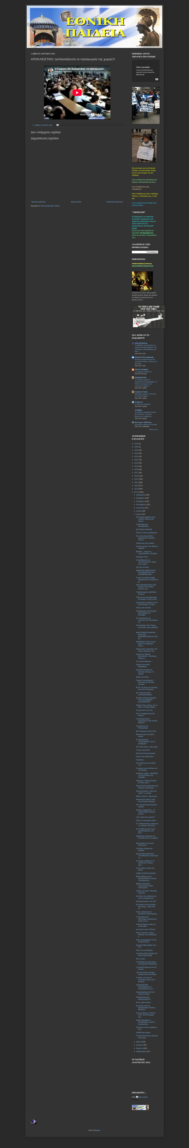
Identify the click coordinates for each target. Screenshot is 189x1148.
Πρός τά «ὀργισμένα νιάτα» (146, 820)
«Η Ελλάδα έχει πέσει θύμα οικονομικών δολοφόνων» (146, 963)
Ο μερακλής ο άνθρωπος (143, 372)
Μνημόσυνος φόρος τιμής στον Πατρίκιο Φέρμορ (145, 800)
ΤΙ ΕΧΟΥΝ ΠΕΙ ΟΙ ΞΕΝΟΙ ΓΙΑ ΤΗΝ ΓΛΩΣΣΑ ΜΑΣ (146, 954)
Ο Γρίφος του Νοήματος (142, 404)
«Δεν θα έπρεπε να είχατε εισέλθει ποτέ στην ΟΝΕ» (146, 973)
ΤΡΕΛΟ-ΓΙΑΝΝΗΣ (141, 370)
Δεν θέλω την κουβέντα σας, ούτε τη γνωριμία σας (146, 897)
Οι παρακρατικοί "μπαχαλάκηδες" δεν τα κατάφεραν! (145, 742)
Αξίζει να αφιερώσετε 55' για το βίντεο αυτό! (146, 941)
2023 (136, 453)
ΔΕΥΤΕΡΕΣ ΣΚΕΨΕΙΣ (144, 530)
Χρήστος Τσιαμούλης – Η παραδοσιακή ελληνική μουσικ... (145, 812)
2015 (136, 479)
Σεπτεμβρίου (141, 505)
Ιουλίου (139, 511)
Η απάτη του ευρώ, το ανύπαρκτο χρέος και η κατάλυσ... (145, 980)
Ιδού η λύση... (141, 959)
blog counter (135, 1099)
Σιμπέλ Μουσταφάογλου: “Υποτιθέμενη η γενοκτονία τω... (147, 856)
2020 (136, 463)
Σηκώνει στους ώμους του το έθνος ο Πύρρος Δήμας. (146, 706)
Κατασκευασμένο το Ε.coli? (146, 901)
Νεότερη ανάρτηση (39, 202)
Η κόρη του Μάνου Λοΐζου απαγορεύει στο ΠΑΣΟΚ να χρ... (147, 580)
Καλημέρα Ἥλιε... (142, 557)
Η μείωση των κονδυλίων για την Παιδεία (146, 769)
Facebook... (140, 760)
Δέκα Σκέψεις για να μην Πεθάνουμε (145, 844)
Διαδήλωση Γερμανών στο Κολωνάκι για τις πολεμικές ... (147, 838)
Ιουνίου (139, 514)
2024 (136, 450)
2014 (136, 482)
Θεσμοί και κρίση (142, 677)
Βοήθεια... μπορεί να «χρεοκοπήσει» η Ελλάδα (146, 553)
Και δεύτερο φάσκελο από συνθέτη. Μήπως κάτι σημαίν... (145, 519)
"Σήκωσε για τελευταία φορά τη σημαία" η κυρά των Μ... (147, 598)
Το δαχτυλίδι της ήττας (144, 710)
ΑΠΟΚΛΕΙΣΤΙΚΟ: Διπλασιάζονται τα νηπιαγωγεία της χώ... (145, 987)
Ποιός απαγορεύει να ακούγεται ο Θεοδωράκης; (146, 913)
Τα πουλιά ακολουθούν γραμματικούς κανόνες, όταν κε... (145, 538)
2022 (136, 456)
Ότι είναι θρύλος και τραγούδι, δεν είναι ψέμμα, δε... (147, 620)
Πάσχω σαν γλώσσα (143, 608)
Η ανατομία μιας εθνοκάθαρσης (142, 525)
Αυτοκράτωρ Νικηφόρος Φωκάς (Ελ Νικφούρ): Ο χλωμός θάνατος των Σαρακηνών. (145, 414)
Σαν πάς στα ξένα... (143, 567)
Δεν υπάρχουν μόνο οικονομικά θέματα (144, 694)
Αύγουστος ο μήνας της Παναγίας (146, 424)
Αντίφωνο (139, 402)
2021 (136, 460)
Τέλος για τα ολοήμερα (144, 950)
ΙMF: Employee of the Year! (146, 731)
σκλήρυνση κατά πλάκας (145, 543)
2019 (136, 466)
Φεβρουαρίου (141, 1051)
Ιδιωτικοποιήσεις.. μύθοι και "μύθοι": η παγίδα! (146, 792)
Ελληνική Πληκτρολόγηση (145, 753)
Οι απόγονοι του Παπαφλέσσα (142, 727)
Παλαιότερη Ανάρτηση (114, 202)
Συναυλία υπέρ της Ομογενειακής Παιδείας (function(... (145, 1008)
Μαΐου (138, 1042)
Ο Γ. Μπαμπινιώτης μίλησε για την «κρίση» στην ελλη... (147, 825)
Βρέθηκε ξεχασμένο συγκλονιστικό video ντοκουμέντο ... (144, 886)
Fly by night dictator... (144, 1002)
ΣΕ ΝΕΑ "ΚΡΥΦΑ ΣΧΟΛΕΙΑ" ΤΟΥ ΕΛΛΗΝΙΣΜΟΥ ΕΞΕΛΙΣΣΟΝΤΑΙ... (146, 700)
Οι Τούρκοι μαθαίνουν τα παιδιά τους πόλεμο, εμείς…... (145, 863)
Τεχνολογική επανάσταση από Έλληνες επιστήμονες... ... (147, 787)
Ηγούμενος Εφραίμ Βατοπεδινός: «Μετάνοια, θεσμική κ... (146, 656)
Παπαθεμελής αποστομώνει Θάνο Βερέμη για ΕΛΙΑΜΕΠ (146, 613)
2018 (136, 469)
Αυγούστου (140, 508)
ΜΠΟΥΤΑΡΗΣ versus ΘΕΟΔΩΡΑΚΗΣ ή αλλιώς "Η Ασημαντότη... (146, 879)
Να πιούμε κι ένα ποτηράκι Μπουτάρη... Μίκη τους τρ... (146, 907)
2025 (136, 447)
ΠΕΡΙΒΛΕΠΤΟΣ (141, 378)
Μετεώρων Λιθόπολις (143, 422)
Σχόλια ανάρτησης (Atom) (50, 206)
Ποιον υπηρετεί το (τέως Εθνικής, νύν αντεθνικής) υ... (146, 935)
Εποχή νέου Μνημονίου (145, 757)
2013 (136, 486)
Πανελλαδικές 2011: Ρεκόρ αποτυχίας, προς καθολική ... (147, 627)
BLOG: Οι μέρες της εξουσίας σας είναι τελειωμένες (146, 688)
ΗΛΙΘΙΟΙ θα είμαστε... (144, 1033)
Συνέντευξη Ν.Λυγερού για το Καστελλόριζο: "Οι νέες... (147, 603)
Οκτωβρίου (140, 501)
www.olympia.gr (141, 343)
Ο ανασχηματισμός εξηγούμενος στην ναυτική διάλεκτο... (146, 721)
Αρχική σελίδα (76, 202)
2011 (136, 492)
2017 (136, 473)
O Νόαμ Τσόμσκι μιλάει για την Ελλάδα (146, 925)
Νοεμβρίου (140, 498)
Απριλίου (139, 1045)
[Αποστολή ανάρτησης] (57, 125)
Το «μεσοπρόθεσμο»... (144, 661)
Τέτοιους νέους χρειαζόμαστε (146, 533)
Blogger (97, 1130)
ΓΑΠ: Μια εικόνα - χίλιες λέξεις (147, 747)
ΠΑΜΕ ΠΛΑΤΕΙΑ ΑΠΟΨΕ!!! (146, 873)
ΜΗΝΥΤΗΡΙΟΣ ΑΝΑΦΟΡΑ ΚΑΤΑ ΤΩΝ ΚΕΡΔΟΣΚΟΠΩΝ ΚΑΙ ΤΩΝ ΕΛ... (147, 635)
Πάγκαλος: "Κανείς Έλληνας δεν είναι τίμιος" (146, 782)
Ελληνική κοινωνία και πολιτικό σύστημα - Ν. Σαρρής (145, 672)
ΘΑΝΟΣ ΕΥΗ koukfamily (144, 357)
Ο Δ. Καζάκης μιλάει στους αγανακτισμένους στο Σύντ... (145, 831)
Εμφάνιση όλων (153, 429)
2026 (136, 444)
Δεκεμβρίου (140, 495)
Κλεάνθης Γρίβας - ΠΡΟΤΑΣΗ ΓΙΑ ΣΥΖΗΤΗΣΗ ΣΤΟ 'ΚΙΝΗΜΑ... (147, 775)
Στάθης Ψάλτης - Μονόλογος (146, 796)
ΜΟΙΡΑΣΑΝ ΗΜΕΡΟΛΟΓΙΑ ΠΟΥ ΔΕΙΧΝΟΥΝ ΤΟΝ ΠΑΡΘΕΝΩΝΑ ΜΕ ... (146, 573)
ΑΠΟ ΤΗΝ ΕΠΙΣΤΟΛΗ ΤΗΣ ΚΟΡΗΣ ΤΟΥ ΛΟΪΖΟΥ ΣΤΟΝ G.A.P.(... (146, 587)
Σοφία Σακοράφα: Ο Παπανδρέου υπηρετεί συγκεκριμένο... (145, 1022)
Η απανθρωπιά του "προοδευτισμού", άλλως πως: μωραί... (146, 562)
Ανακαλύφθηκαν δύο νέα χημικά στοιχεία (145, 993)
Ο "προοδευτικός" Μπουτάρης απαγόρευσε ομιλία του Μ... (146, 919)
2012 (136, 489)
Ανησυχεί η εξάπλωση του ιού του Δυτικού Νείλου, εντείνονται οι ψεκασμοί (146, 361)
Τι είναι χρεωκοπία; (143, 750)
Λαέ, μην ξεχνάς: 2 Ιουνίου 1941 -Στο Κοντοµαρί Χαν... (145, 1015)
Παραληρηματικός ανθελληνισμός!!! (143, 998)
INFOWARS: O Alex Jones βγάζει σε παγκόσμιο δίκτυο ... (146, 644)
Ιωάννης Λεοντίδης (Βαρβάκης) (143, 665)
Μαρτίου (139, 1048)
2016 (136, 476)
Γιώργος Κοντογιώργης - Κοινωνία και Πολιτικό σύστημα (145, 682)
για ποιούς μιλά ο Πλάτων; (146, 929)
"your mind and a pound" (145, 817)
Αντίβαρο (138, 410)
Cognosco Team (141, 392)
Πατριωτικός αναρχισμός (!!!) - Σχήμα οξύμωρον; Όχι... (147, 650)
